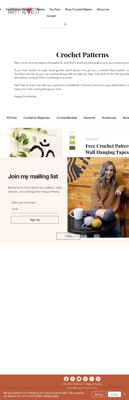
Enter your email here (23, 202)
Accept (114, 394)
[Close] (125, 394)
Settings (99, 394)
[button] (68, 236)
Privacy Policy (51, 395)
